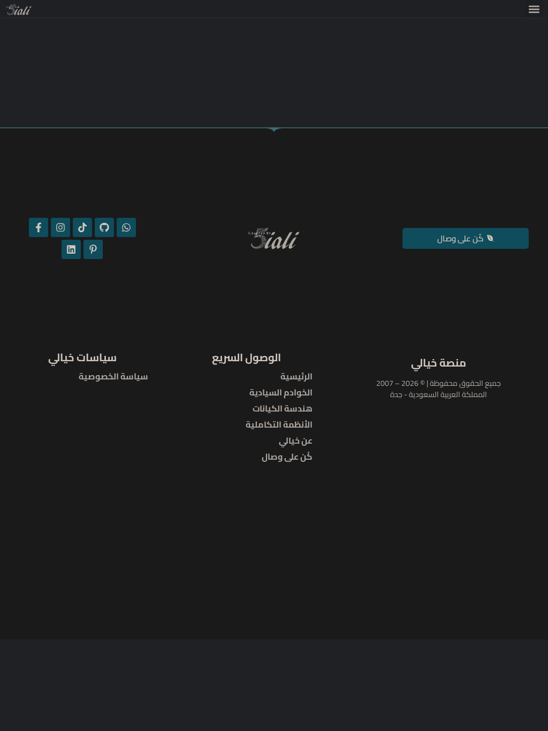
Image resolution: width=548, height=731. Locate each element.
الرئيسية (296, 376)
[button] (534, 9)
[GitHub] (104, 227)
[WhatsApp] (126, 227)
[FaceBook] (38, 227)
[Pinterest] (93, 249)
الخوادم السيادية (281, 392)
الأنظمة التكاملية (279, 424)
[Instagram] (60, 227)
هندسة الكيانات (283, 408)
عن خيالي (296, 440)
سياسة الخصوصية (113, 376)
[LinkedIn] (71, 249)
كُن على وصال (287, 456)
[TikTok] (82, 227)
